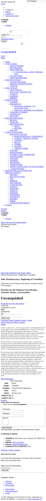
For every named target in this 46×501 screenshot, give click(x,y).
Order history (10, 489)
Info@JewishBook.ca (20, 444)
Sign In (7, 12)
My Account (9, 485)
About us (8, 481)
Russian (8, 25)
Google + (24, 320)
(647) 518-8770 (18, 442)
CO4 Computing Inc (35, 499)
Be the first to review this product (12, 303)
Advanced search (11, 491)
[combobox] (11, 37)
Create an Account (11, 16)
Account (4, 209)
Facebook (4, 320)
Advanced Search (7, 39)
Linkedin (17, 450)
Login (7, 493)
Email (30, 320)
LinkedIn (17, 320)
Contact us (9, 483)
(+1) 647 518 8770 (8, 52)
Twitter (10, 320)
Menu (3, 58)
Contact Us (9, 14)
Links (3, 4)
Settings (3, 211)
